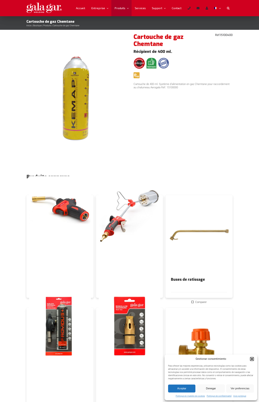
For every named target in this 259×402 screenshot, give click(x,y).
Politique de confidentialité (219, 396)
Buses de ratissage (188, 279)
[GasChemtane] (75, 95)
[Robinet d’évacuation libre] (199, 349)
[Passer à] (217, 8)
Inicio (29, 25)
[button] (252, 359)
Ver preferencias (240, 388)
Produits (47, 25)
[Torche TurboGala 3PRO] (60, 215)
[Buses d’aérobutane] (130, 327)
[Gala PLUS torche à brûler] (130, 215)
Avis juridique (239, 396)
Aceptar (181, 388)
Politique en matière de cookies (190, 396)
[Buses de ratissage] (199, 236)
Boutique (37, 25)
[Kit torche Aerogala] (60, 327)
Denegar (211, 388)
